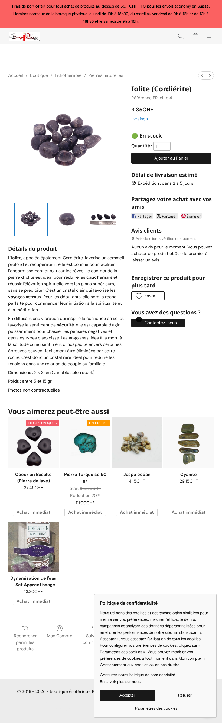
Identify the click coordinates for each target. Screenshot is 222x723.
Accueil (15, 75)
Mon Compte (59, 636)
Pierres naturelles (106, 75)
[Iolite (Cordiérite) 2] (102, 219)
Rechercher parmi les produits (25, 642)
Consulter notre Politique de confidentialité (137, 675)
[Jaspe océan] (137, 442)
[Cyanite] (188, 442)
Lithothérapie (68, 75)
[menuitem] (202, 75)
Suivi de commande (94, 639)
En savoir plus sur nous (120, 682)
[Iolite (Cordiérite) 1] (66, 219)
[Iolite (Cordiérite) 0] (31, 219)
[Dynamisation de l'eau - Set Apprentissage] (33, 547)
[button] (24, 36)
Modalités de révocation (69, 709)
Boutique (39, 75)
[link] (156, 706)
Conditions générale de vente (51, 702)
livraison (139, 119)
